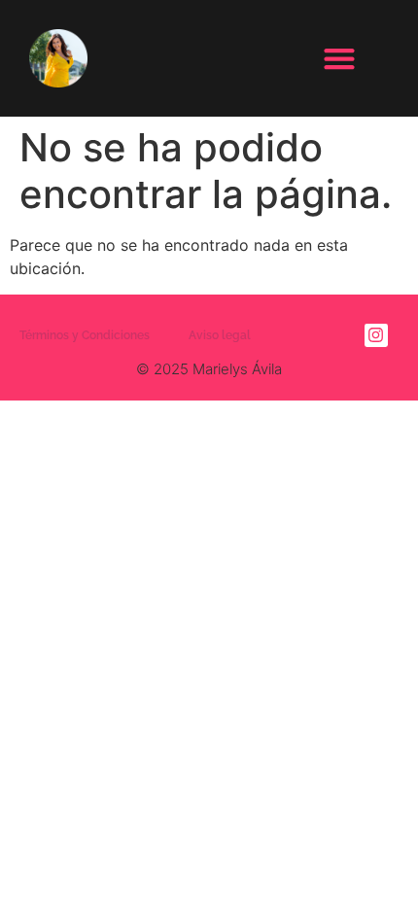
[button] (339, 59)
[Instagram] (376, 335)
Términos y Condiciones (84, 335)
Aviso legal (220, 335)
